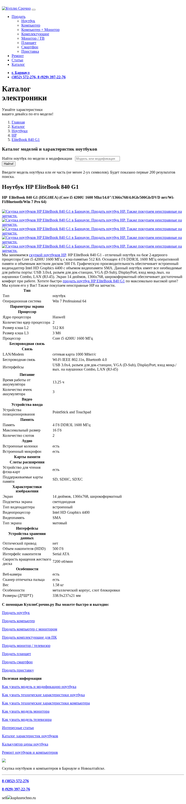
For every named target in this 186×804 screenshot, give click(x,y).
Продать (18, 17)
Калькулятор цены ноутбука (25, 744)
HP (14, 135)
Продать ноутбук (16, 613)
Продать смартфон (17, 662)
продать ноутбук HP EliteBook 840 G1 (94, 281)
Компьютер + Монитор (40, 30)
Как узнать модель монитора (25, 711)
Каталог (18, 64)
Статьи (17, 60)
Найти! (9, 164)
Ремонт (18, 56)
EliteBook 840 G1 (26, 140)
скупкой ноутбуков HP (47, 255)
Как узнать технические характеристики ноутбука (43, 695)
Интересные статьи (18, 728)
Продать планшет (16, 654)
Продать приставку (18, 670)
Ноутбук (28, 21)
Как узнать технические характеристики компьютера (46, 703)
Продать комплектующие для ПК (29, 637)
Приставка (30, 51)
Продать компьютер (18, 621)
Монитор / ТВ (33, 38)
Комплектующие (35, 34)
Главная (18, 122)
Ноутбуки (20, 131)
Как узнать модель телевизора (27, 719)
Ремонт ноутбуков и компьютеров (30, 752)
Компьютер (30, 25)
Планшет (28, 43)
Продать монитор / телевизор (26, 645)
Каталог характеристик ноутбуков (30, 736)
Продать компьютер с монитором (29, 629)
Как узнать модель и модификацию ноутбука (39, 687)
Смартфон (29, 47)
